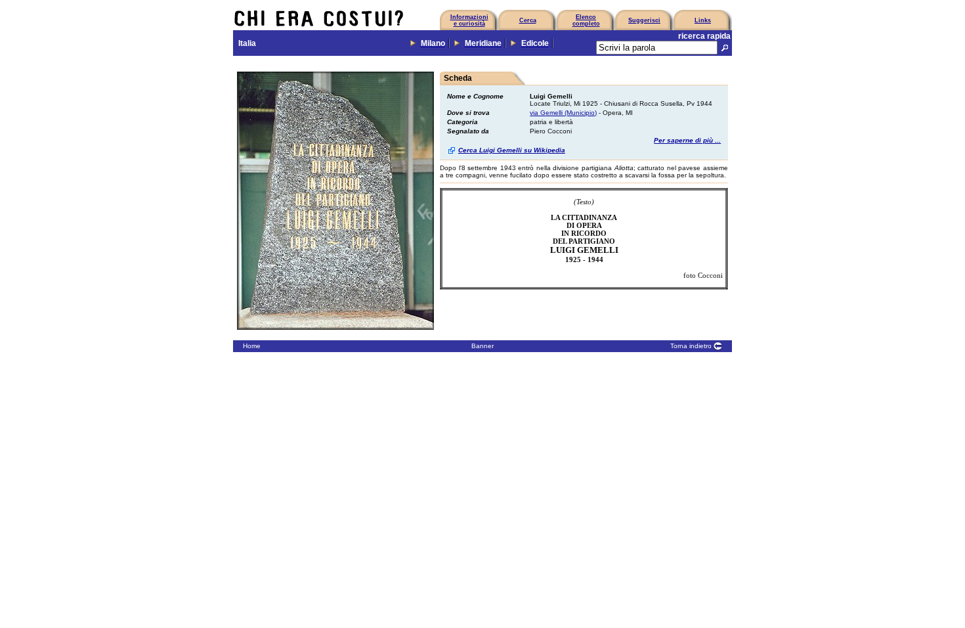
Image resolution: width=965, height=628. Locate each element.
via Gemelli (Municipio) (563, 112)
